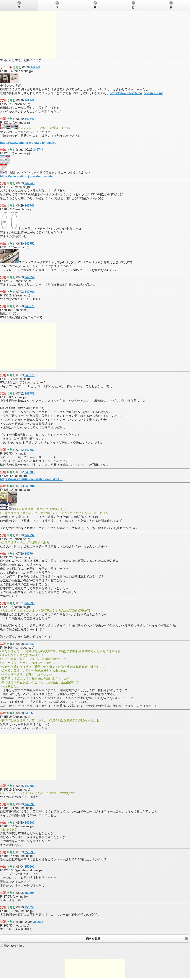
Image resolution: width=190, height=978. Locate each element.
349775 (29, 375)
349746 (29, 205)
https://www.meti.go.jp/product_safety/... (28, 176)
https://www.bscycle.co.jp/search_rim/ (136, 93)
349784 (29, 486)
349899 (29, 804)
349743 (29, 118)
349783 (29, 472)
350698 (38, 921)
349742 (29, 100)
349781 (29, 393)
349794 (29, 553)
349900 (29, 822)
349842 (29, 643)
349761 (29, 291)
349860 (29, 713)
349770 (29, 306)
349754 (29, 277)
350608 (29, 892)
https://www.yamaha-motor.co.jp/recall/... (28, 142)
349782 (29, 449)
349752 (29, 243)
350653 (29, 907)
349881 (29, 785)
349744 (38, 149)
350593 (29, 852)
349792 (29, 535)
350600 (29, 866)
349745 (29, 183)
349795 (29, 603)
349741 (35, 67)
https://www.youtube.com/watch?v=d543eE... (31, 479)
